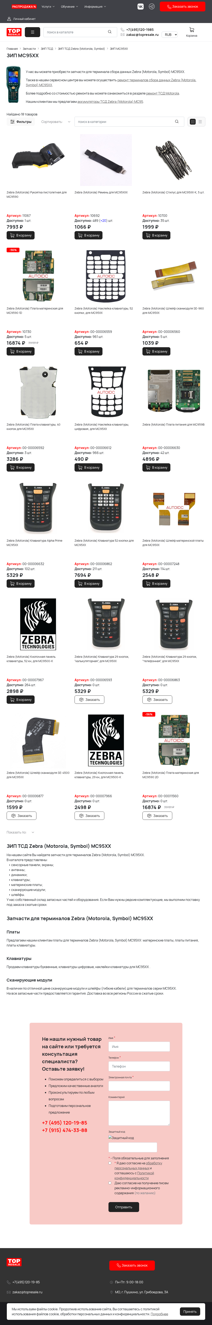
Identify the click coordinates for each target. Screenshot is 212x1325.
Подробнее (159, 1314)
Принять (190, 1311)
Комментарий (116, 1097)
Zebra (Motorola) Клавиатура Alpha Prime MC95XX (34, 543)
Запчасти (29, 49)
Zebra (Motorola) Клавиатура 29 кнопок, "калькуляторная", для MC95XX (102, 659)
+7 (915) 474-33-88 (64, 1130)
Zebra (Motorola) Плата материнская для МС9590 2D (170, 775)
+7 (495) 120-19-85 (64, 1122)
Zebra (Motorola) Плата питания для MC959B (173, 424)
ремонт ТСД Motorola (162, 93)
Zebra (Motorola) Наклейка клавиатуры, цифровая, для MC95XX (102, 426)
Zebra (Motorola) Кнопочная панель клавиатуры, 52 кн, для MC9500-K (31, 659)
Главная (12, 49)
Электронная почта (120, 1077)
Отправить (123, 1207)
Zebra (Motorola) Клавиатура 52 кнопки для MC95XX (104, 543)
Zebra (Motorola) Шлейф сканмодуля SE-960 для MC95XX (173, 310)
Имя (110, 1038)
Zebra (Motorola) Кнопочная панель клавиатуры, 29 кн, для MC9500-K (99, 775)
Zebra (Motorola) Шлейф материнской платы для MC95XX (173, 543)
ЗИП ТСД (47, 49)
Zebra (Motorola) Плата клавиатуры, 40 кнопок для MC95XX (33, 426)
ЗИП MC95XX (119, 49)
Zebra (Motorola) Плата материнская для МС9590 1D (35, 310)
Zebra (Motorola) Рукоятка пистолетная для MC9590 (37, 194)
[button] (21, 122)
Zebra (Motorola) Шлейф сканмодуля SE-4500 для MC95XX (38, 775)
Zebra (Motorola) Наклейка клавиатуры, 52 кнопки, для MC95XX (104, 310)
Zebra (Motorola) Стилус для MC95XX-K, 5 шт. (173, 192)
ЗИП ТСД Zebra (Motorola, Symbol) (81, 49)
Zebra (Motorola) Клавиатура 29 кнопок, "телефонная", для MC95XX (169, 659)
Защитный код (116, 1131)
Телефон (113, 1057)
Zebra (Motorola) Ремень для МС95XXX (101, 192)
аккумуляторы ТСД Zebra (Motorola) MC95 (110, 101)
